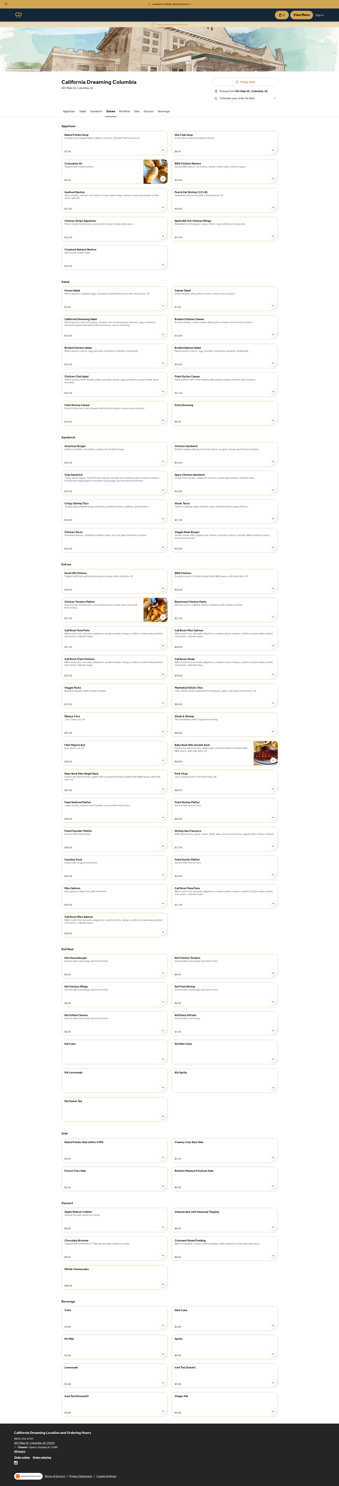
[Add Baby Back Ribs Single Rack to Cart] (163, 789)
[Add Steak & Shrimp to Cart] (273, 731)
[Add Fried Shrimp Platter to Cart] (273, 817)
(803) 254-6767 (24, 1438)
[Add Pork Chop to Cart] (273, 789)
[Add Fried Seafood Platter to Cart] (163, 817)
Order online (22, 1457)
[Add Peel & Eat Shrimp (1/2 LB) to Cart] (273, 207)
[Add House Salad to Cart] (163, 306)
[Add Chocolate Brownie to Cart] (163, 1256)
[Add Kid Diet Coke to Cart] (273, 1059)
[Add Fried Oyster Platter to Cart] (273, 875)
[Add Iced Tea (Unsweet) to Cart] (163, 1411)
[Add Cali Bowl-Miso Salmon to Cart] (273, 645)
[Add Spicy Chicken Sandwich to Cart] (273, 490)
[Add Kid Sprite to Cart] (273, 1088)
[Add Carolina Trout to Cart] (163, 875)
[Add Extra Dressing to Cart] (273, 420)
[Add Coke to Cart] (163, 1325)
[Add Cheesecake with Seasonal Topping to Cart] (273, 1227)
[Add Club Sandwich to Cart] (163, 490)
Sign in (320, 15)
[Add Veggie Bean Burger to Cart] (273, 547)
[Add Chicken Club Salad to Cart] (163, 392)
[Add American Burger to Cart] (163, 461)
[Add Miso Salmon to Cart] (163, 903)
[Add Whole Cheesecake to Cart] (163, 1284)
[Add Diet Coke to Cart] (273, 1325)
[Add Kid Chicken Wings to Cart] (163, 1002)
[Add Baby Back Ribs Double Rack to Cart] (273, 760)
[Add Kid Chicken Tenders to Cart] (273, 973)
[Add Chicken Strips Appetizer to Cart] (163, 236)
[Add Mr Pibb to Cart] (163, 1354)
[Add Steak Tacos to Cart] (273, 519)
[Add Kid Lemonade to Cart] (163, 1088)
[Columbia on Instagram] (16, 1463)
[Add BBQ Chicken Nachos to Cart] (273, 179)
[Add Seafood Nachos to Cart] (163, 207)
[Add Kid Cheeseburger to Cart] (163, 973)
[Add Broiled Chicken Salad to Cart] (163, 363)
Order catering (42, 1457)
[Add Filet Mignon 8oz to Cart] (163, 760)
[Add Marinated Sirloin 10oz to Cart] (273, 703)
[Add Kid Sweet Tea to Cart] (163, 1116)
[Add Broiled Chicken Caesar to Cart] (273, 334)
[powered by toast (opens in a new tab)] (28, 1476)
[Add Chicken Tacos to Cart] (163, 547)
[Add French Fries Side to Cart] (163, 1186)
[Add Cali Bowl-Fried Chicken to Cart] (163, 674)
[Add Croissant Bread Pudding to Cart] (273, 1256)
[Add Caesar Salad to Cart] (273, 306)
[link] (69, 111)
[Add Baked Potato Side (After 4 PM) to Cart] (163, 1157)
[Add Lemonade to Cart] (163, 1383)
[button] (6, 4)
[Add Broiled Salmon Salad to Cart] (273, 363)
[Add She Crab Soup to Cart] (273, 150)
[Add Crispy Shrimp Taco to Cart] (163, 519)
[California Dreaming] (18, 15)
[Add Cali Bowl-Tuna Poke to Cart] (163, 645)
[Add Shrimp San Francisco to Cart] (273, 846)
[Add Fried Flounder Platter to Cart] (163, 846)
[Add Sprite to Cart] (273, 1354)
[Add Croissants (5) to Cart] (163, 179)
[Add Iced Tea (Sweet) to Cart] (273, 1383)
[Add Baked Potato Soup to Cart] (163, 150)
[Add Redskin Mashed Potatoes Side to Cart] (273, 1186)
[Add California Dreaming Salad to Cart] (163, 334)
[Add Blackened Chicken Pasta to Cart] (273, 617)
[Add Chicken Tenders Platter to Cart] (163, 617)
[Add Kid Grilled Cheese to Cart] (163, 1030)
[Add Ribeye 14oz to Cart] (163, 731)
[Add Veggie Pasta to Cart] (163, 703)
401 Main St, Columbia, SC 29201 (34, 1443)
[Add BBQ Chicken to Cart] (273, 588)
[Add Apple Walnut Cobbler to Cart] (163, 1227)
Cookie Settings (106, 1476)
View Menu (301, 15)
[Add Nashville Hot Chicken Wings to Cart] (273, 236)
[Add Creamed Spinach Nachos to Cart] (163, 265)
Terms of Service (54, 1476)
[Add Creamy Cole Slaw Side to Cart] (273, 1157)
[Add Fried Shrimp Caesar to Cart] (163, 420)
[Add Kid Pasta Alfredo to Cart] (273, 1030)
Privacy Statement (80, 1476)
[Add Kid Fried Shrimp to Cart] (273, 1002)
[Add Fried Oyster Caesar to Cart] (273, 392)
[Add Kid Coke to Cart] (163, 1059)
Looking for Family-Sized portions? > (172, 4)
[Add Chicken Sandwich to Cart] (273, 461)
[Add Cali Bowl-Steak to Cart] (273, 674)
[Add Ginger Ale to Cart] (273, 1411)
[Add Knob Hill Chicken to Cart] (163, 588)
